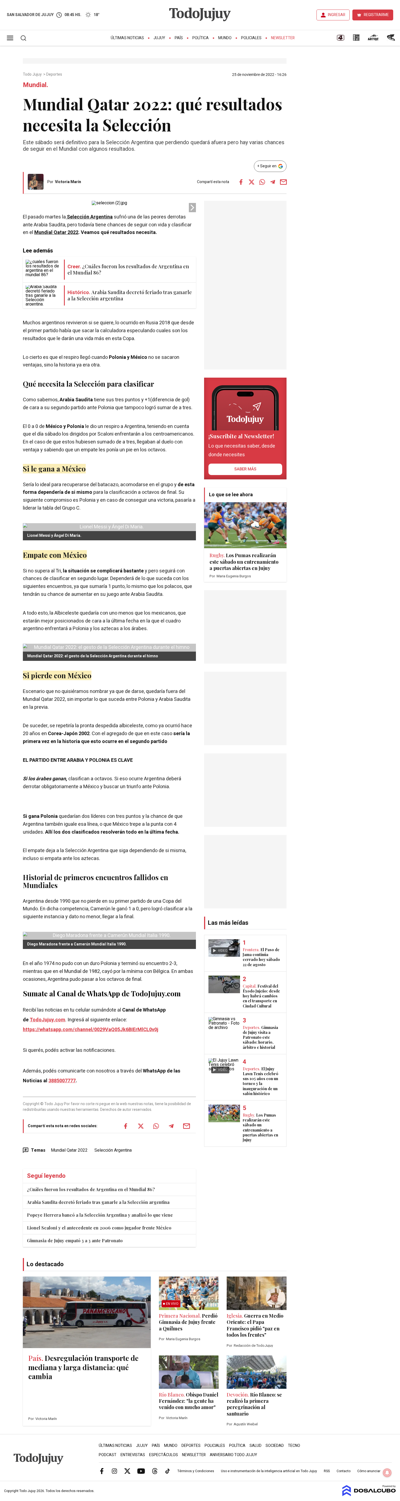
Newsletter (283, 38)
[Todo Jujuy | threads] (155, 1470)
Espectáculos (163, 1455)
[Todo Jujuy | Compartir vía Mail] (283, 182)
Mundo (225, 38)
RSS (327, 1471)
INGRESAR (336, 15)
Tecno (294, 1445)
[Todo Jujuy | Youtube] (141, 1470)
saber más (245, 469)
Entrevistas (133, 1455)
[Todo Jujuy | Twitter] (127, 1470)
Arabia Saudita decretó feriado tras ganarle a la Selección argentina (98, 1202)
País (179, 38)
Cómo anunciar (368, 1471)
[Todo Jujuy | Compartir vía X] (251, 182)
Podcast (107, 1455)
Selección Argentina (113, 1150)
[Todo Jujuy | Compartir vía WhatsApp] (262, 182)
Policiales (251, 38)
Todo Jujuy (32, 74)
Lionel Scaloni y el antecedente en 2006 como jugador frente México (99, 1228)
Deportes (54, 74)
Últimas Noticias (127, 38)
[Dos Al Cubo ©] (369, 1494)
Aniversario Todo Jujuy (233, 1455)
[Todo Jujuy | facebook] (102, 1470)
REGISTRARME (376, 15)
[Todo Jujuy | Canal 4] (340, 39)
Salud (255, 1445)
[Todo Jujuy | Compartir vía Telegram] (272, 182)
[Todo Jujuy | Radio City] (356, 39)
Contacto (343, 1471)
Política (200, 38)
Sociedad (275, 1445)
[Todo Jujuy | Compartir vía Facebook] (241, 182)
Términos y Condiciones (195, 1471)
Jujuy (159, 38)
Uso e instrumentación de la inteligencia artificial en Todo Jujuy (269, 1471)
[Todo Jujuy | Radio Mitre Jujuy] (373, 39)
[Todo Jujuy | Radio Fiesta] (391, 39)
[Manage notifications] (387, 1472)
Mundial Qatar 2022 (56, 232)
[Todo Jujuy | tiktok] (168, 1470)
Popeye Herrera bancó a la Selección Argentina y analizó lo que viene (100, 1215)
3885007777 (62, 1080)
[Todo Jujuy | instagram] (115, 1470)
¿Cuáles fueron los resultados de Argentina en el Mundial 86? (91, 1189)
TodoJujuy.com (47, 1020)
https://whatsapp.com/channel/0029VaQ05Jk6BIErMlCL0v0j (90, 1029)
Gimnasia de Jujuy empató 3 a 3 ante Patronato (75, 1240)
